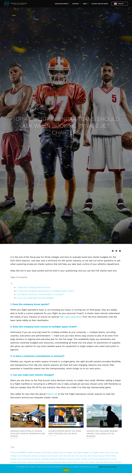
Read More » (13, 442)
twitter (69, 462)
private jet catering (40, 459)
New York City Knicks (79, 456)
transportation (39, 462)
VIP (86, 462)
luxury (107, 452)
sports (90, 459)
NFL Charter (92, 456)
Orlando (101, 456)
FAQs (49, 452)
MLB (50, 456)
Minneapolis (43, 456)
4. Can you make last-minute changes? (35, 298)
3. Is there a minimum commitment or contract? (40, 294)
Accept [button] (66, 470)
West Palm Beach (102, 462)
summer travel (16, 462)
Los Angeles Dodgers (81, 452)
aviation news (26, 452)
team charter (27, 462)
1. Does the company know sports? (33, 287)
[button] (69, 4)
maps (116, 452)
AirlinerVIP (14, 452)
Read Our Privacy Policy (108, 467)
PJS (106, 456)
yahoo (112, 462)
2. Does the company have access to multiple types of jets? (45, 291)
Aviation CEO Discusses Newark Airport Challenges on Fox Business (102, 433)
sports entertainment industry (105, 459)
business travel (39, 452)
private (19, 459)
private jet (27, 459)
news (61, 456)
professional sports (73, 459)
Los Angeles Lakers (97, 452)
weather (91, 462)
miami (20, 456)
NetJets (55, 456)
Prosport (84, 459)
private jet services (57, 459)
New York (67, 456)
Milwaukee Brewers (30, 456)
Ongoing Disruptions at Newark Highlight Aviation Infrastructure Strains (27, 433)
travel (48, 462)
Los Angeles (68, 452)
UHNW (74, 462)
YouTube (118, 462)
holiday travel (57, 452)
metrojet (13, 456)
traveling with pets (58, 462)
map (112, 452)
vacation (81, 462)
